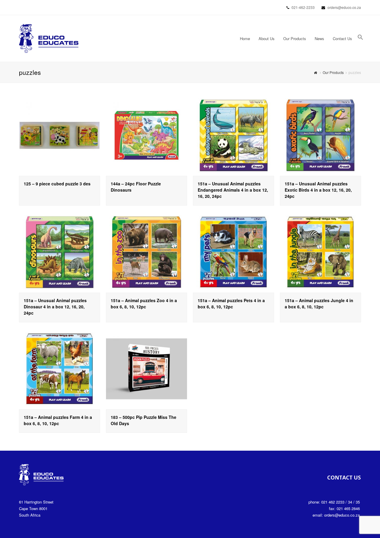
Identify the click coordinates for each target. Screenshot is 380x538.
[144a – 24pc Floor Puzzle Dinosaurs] (146, 135)
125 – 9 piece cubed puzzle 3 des (57, 184)
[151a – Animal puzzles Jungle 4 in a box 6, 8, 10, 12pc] (320, 252)
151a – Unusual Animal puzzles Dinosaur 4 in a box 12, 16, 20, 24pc (55, 306)
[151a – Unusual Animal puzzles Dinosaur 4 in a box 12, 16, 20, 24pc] (59, 252)
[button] (360, 38)
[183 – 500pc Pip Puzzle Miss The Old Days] (146, 368)
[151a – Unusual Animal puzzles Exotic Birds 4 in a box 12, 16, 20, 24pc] (320, 135)
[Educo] (48, 38)
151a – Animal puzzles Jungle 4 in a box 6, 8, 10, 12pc (319, 303)
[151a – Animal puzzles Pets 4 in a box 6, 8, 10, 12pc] (233, 252)
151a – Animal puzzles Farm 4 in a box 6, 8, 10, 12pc (58, 420)
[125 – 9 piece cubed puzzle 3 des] (59, 135)
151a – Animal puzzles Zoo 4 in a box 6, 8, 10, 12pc (144, 303)
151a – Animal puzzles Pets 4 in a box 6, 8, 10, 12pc (231, 303)
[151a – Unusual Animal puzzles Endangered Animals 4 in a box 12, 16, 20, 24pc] (233, 135)
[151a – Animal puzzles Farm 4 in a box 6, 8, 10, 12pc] (59, 368)
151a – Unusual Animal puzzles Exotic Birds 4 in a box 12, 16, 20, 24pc (318, 190)
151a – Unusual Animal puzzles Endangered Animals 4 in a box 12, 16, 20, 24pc (233, 190)
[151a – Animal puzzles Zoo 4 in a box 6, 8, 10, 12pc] (146, 252)
